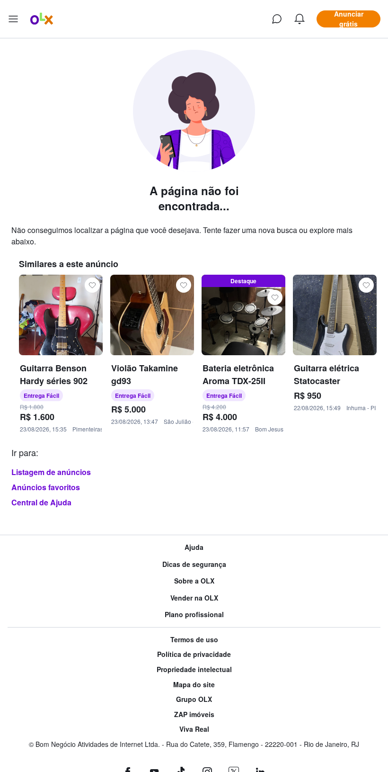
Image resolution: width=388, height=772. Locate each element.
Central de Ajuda (41, 502)
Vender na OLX (194, 597)
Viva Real (194, 729)
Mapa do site (194, 684)
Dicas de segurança (194, 564)
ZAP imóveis (194, 714)
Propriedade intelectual (194, 669)
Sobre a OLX (194, 580)
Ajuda (194, 547)
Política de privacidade (194, 654)
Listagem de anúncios (51, 472)
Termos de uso (194, 639)
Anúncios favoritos (45, 487)
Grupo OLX (194, 699)
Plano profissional (194, 614)
